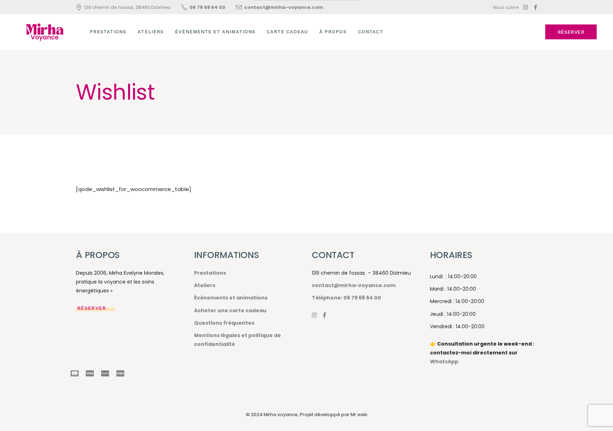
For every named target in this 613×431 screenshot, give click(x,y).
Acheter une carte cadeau (230, 310)
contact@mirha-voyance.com (354, 285)
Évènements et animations (230, 297)
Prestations (210, 272)
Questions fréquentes (224, 322)
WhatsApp (444, 361)
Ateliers (204, 285)
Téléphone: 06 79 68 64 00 (346, 297)
